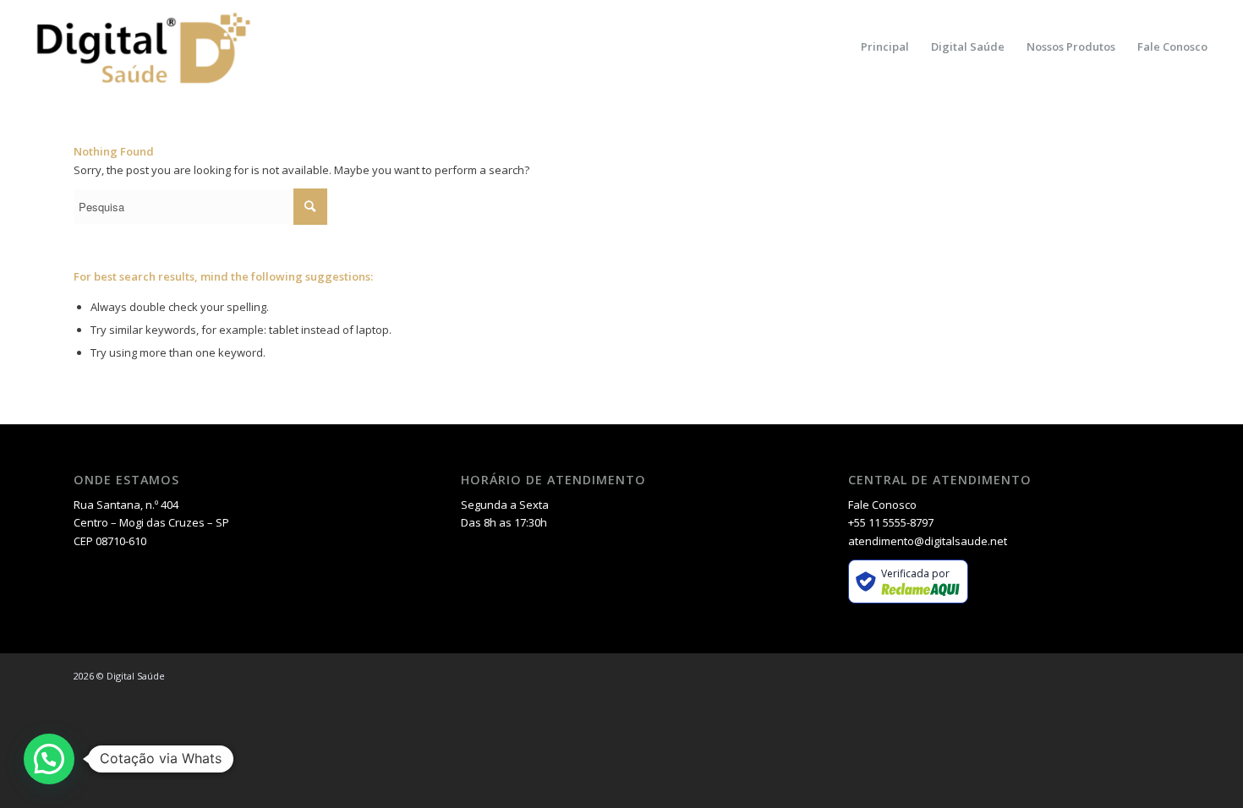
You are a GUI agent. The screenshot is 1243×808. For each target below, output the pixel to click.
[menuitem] (885, 46)
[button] (49, 759)
